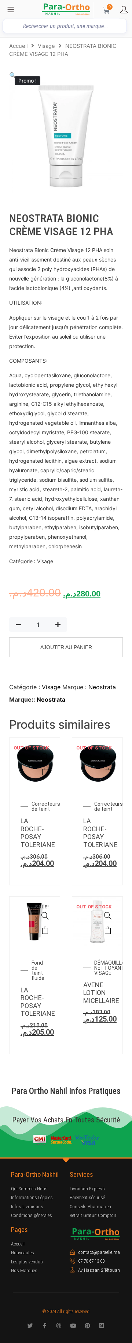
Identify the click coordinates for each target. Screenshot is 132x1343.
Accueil (18, 46)
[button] (12, 75)
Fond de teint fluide (38, 970)
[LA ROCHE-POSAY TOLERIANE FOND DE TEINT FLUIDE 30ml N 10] (45, 915)
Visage (46, 46)
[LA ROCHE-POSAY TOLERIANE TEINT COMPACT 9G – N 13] (107, 756)
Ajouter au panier (66, 647)
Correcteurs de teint (46, 806)
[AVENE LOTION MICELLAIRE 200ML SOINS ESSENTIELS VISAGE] (107, 915)
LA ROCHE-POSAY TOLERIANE (38, 832)
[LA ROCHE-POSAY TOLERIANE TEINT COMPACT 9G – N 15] (45, 756)
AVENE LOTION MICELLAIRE (101, 992)
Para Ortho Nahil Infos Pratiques (66, 1091)
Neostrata (102, 687)
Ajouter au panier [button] (45, 930)
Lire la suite (45, 771)
